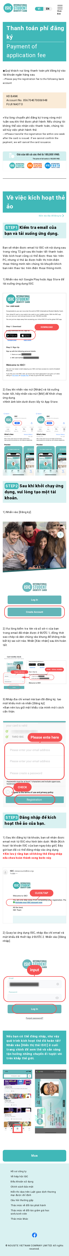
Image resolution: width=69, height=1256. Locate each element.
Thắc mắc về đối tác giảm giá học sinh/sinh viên (30, 1212)
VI (39, 8)
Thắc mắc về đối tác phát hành (28, 1205)
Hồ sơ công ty (18, 1171)
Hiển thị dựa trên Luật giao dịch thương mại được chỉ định (33, 1193)
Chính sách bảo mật (22, 1187)
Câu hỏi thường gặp (22, 1200)
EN (48, 8)
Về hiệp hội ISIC (19, 1176)
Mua (34, 1155)
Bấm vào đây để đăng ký (50, 216)
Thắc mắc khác (19, 1219)
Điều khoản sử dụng (22, 1181)
